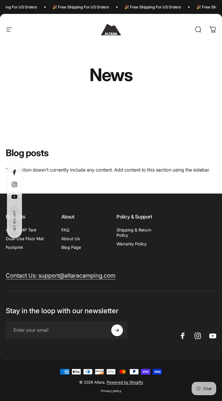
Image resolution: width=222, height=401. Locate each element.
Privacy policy (111, 391)
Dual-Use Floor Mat (25, 238)
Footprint (14, 247)
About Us (70, 238)
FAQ (65, 229)
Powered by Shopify (125, 382)
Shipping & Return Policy (133, 232)
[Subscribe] (117, 330)
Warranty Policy (131, 243)
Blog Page (71, 247)
